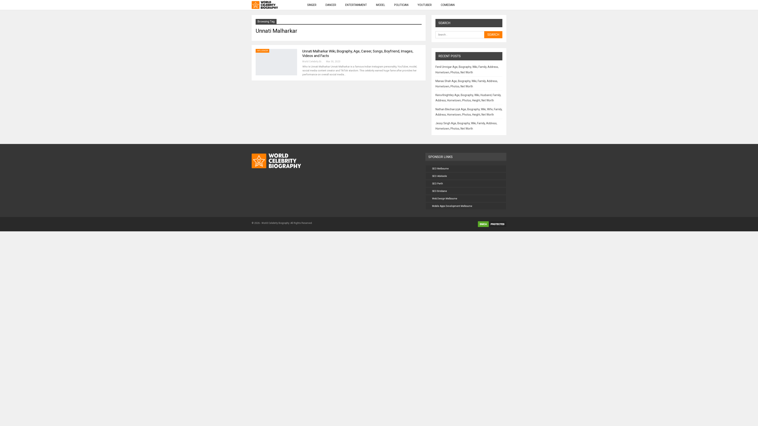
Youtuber (424, 5)
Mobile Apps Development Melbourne (452, 206)
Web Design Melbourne (444, 198)
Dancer (331, 5)
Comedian (448, 5)
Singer (311, 5)
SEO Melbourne (440, 168)
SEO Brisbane (439, 191)
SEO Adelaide (439, 176)
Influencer (262, 51)
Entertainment (356, 5)
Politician (401, 5)
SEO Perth (437, 183)
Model (380, 5)
